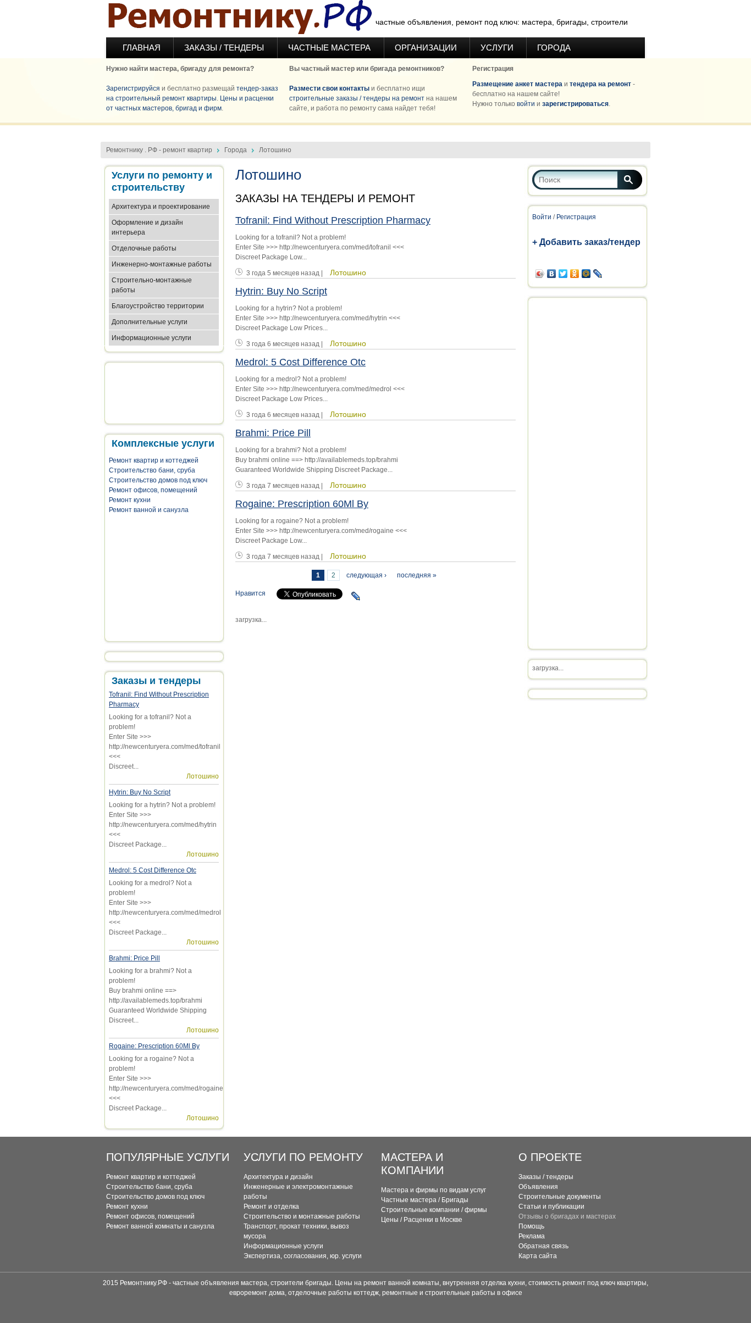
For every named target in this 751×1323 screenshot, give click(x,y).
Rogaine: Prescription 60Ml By (154, 1046)
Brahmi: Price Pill (134, 958)
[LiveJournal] (356, 596)
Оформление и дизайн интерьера (147, 227)
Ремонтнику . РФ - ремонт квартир (159, 150)
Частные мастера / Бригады (424, 1200)
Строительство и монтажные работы (302, 1216)
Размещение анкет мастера (517, 84)
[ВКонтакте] (551, 273)
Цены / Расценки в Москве (421, 1220)
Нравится (250, 593)
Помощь (531, 1226)
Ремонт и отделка (271, 1206)
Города (554, 47)
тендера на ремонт (600, 84)
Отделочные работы (144, 248)
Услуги (497, 47)
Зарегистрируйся (133, 88)
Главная (142, 47)
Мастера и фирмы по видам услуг (433, 1190)
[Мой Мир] (586, 273)
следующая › (366, 575)
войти (526, 104)
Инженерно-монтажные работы (162, 264)
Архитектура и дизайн (278, 1177)
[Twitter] (563, 273)
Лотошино (202, 776)
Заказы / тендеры (545, 1177)
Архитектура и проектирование (161, 206)
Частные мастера (330, 47)
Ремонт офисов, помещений (153, 490)
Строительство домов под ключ (158, 480)
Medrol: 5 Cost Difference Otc (152, 870)
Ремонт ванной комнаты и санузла (160, 1226)
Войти (541, 217)
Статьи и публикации (551, 1206)
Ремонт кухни (130, 500)
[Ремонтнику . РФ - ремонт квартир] (239, 18)
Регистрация (576, 217)
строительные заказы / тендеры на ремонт (356, 98)
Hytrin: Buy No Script (139, 792)
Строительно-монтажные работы (152, 285)
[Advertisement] (375, 129)
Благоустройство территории (158, 306)
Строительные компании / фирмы (434, 1210)
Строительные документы (559, 1196)
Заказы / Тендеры (225, 47)
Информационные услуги (151, 338)
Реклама (531, 1236)
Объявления (538, 1187)
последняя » (417, 575)
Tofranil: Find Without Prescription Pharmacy (332, 220)
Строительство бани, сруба (152, 470)
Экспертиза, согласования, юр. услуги (303, 1256)
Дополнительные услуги (149, 322)
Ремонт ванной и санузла (149, 510)
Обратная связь (543, 1246)
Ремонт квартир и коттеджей (153, 460)
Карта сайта (537, 1256)
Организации (426, 47)
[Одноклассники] (575, 273)
